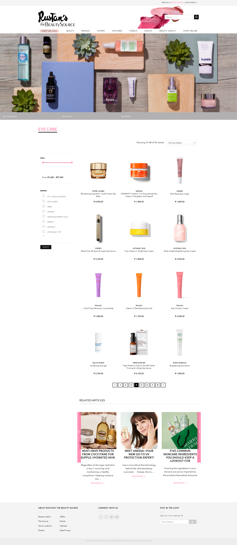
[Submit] (196, 17)
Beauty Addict (168, 31)
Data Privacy (65, 530)
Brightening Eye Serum (180, 365)
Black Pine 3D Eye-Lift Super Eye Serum (98, 251)
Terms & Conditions (133, 541)
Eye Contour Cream (179, 308)
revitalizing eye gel (98, 365)
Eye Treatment (10, 116)
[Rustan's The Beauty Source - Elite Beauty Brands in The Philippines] (69, 18)
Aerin (49, 207)
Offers (101, 31)
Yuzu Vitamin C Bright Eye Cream (139, 251)
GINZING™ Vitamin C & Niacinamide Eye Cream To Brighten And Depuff (139, 195)
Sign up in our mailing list (171, 516)
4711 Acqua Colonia (56, 197)
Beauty (70, 31)
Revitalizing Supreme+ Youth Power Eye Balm (98, 195)
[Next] (199, 437)
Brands (85, 31)
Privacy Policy (147, 541)
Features (117, 31)
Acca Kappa (52, 202)
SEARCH (45, 247)
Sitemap (63, 526)
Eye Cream (67, 116)
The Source (43, 521)
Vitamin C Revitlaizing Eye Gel (139, 308)
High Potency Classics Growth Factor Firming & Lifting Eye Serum (139, 366)
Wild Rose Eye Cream (179, 194)
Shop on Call (49, 31)
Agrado (50, 212)
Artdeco (51, 227)
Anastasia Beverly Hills (57, 217)
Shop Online (190, 31)
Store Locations (45, 526)
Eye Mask (125, 116)
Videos (133, 31)
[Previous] (79, 437)
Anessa (50, 222)
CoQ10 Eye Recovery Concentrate (98, 308)
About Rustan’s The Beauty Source (58, 508)
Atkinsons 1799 (54, 232)
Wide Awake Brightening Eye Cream (180, 251)
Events (148, 31)
